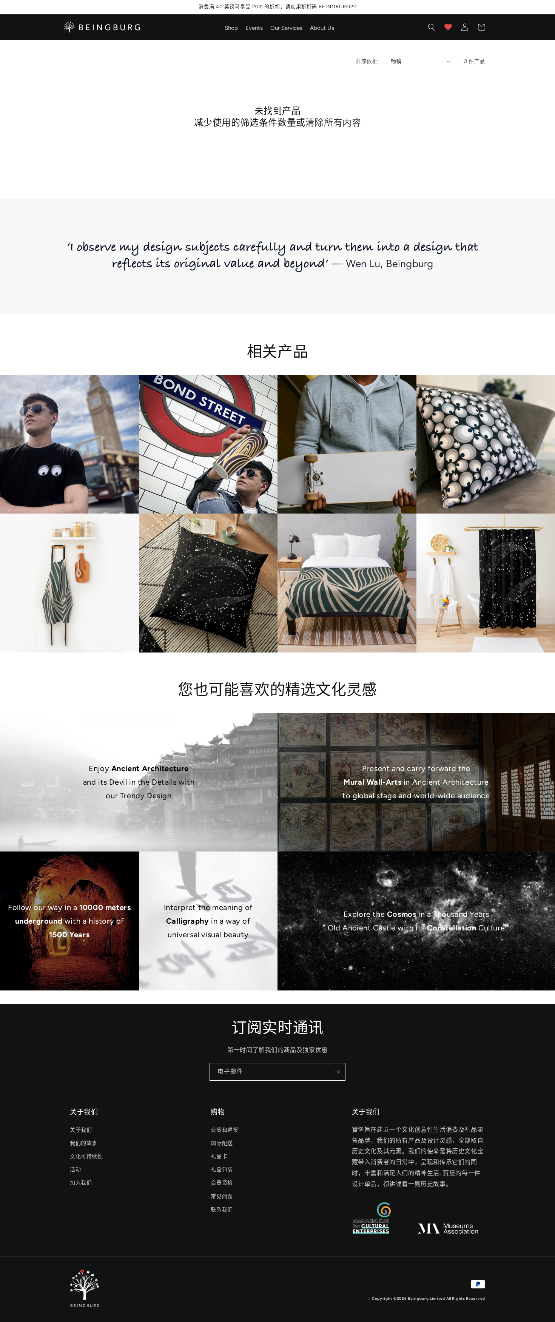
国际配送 (222, 1143)
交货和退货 (224, 1130)
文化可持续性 (86, 1156)
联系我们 (222, 1209)
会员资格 (222, 1183)
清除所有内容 (333, 122)
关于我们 (81, 1130)
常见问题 (222, 1196)
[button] (431, 27)
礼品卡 (219, 1156)
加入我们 (81, 1183)
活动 (75, 1169)
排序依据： (369, 61)
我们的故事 (83, 1143)
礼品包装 (222, 1169)
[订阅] (336, 1072)
